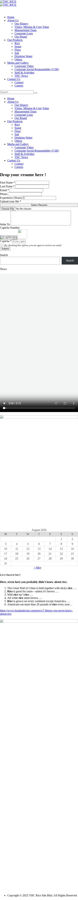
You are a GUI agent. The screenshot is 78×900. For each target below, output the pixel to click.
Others (18, 59)
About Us (13, 20)
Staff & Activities (24, 72)
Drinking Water (23, 56)
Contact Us (13, 79)
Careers (19, 85)
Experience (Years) (11, 197)
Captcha (4, 241)
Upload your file (10, 201)
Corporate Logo (24, 33)
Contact (19, 82)
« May (37, 567)
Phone (3, 194)
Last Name (6, 186)
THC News (21, 75)
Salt (17, 53)
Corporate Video (24, 66)
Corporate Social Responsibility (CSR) (37, 69)
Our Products (14, 39)
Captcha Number (10, 227)
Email (3, 190)
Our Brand (21, 36)
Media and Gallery (18, 62)
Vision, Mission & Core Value (32, 26)
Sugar (18, 46)
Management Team (25, 30)
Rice (17, 43)
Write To (5, 224)
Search (4, 255)
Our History (21, 23)
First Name (6, 182)
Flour (18, 49)
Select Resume (39, 205)
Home (10, 17)
